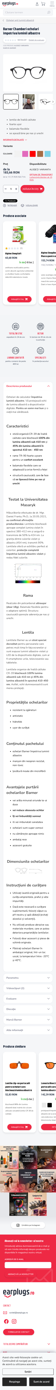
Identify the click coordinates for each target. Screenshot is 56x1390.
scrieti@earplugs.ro (18, 1312)
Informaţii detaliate (13, 139)
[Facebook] (6, 1321)
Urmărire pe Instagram (31, 1225)
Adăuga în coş (30, 189)
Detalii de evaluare (36, 40)
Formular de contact (18, 1332)
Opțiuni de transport (41, 177)
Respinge (14, 1381)
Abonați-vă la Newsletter (20, 1274)
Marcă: (9, 48)
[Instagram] (13, 1321)
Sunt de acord (41, 1381)
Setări (28, 1371)
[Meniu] (52, 4)
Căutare (49, 12)
